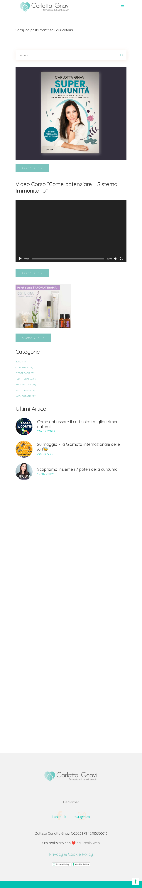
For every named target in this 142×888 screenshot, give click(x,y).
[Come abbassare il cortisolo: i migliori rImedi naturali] (24, 426)
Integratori (23, 384)
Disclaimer (71, 802)
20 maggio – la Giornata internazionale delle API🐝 (78, 447)
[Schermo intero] (122, 258)
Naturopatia (23, 396)
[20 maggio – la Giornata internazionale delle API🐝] (24, 449)
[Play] (20, 258)
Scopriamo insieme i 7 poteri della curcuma (77, 469)
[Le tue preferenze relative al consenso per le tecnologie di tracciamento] (135, 881)
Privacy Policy (62, 864)
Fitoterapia (23, 373)
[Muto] (116, 258)
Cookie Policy (82, 864)
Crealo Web (91, 843)
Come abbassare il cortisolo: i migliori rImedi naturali (78, 424)
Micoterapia (23, 390)
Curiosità (22, 367)
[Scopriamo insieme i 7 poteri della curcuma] (24, 471)
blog (19, 361)
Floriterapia (24, 379)
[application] (71, 231)
